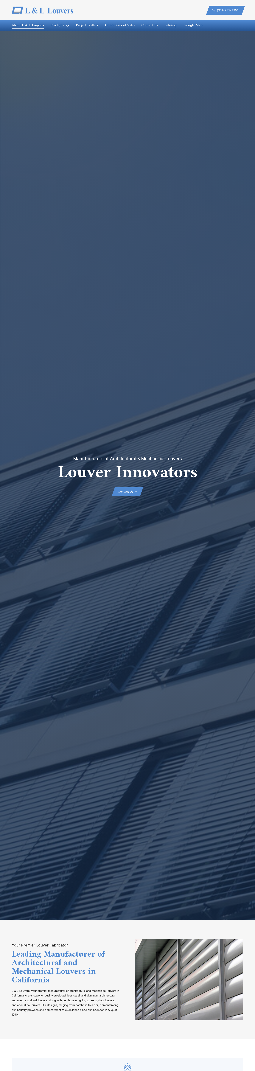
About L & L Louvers (28, 25)
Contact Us (149, 25)
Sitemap (171, 25)
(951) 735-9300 (228, 10)
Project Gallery (87, 25)
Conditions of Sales (120, 25)
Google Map (193, 25)
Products (57, 25)
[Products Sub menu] (67, 26)
